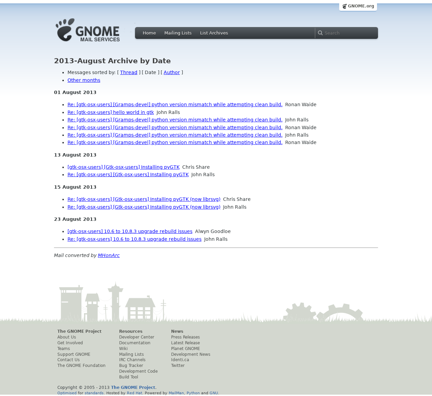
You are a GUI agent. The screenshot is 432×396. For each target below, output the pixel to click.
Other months (84, 80)
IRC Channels (132, 359)
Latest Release (185, 343)
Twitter (178, 365)
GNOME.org (361, 6)
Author (172, 72)
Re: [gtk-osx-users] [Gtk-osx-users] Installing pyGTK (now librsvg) (144, 199)
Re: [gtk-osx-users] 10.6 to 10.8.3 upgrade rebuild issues (134, 239)
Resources (130, 331)
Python (193, 393)
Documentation (135, 343)
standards (94, 393)
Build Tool (128, 377)
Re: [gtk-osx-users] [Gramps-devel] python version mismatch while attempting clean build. (175, 104)
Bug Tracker (131, 365)
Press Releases (185, 337)
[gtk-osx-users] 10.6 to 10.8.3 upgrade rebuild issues (130, 231)
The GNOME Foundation (81, 365)
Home (149, 33)
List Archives (214, 33)
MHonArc (109, 255)
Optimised (67, 393)
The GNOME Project (79, 331)
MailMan (176, 393)
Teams (63, 348)
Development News (190, 354)
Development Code (138, 371)
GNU (214, 393)
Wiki (123, 348)
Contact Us (68, 359)
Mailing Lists (178, 33)
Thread (128, 72)
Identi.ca (180, 359)
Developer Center (136, 337)
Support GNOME (73, 354)
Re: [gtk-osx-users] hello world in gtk (111, 112)
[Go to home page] (97, 43)
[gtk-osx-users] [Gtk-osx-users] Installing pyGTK (124, 167)
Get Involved (70, 343)
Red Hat (134, 393)
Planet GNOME (185, 348)
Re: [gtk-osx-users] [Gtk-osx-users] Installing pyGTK (128, 174)
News (177, 331)
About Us (66, 337)
